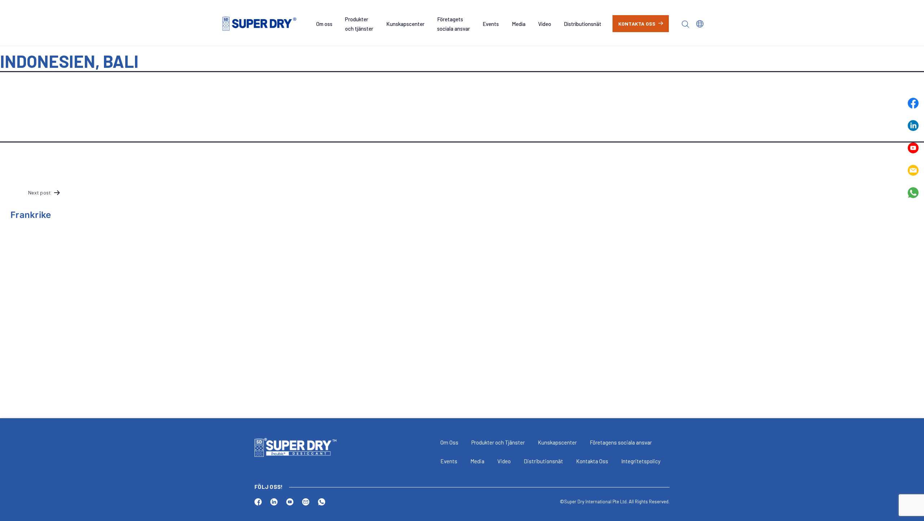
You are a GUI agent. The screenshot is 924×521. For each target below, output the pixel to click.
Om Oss (449, 442)
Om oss (324, 24)
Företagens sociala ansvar (621, 442)
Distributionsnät (582, 24)
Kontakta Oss (592, 461)
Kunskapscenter (405, 24)
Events (491, 24)
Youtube (913, 148)
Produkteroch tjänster (359, 24)
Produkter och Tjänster (498, 442)
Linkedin (913, 125)
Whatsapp (913, 192)
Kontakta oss (637, 24)
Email (913, 170)
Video (544, 24)
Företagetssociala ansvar (453, 24)
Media (519, 24)
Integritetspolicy (641, 461)
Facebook (913, 103)
